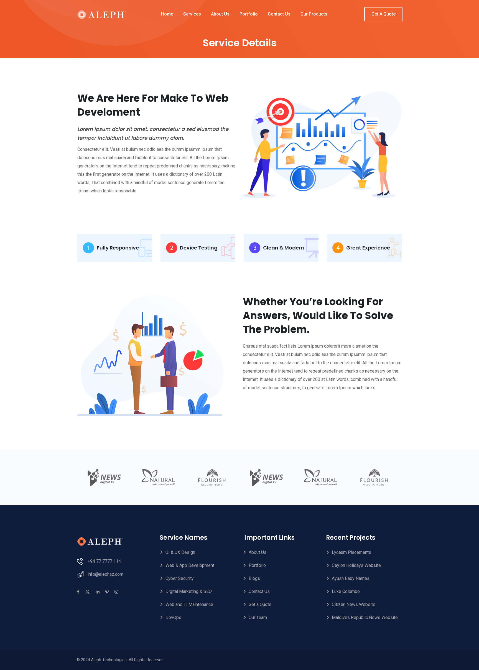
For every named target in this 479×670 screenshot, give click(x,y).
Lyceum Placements (351, 552)
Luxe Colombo (346, 591)
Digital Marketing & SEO (188, 591)
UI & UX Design (180, 552)
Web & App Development (189, 565)
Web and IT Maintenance (189, 604)
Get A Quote (383, 14)
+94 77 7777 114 (104, 561)
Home (167, 14)
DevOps (173, 617)
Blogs (254, 578)
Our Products (313, 14)
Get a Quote (260, 604)
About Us (220, 14)
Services (192, 14)
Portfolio (249, 14)
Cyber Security (179, 578)
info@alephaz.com (105, 574)
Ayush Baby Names (351, 578)
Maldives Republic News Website (365, 617)
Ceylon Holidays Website (356, 565)
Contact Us (279, 14)
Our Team (258, 617)
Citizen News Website (353, 604)
